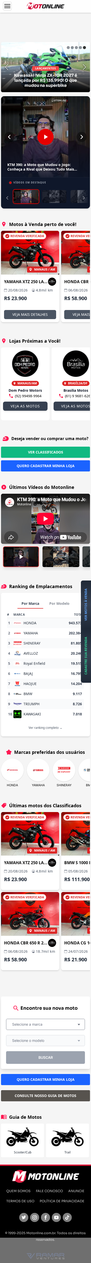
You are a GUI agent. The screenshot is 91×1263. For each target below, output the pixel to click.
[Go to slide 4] (80, 47)
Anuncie (76, 1191)
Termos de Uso (20, 1201)
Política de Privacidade (62, 1201)
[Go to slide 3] (76, 47)
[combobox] (45, 1024)
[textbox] (29, 1024)
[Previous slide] (6, 67)
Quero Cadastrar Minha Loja (46, 465)
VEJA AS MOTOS (25, 406)
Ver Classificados (45, 452)
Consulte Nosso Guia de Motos (45, 1095)
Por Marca (30, 603)
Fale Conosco (49, 1191)
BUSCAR (45, 1057)
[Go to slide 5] (84, 47)
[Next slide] (84, 67)
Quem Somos (18, 1191)
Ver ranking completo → (45, 728)
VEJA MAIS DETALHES (30, 314)
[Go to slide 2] (72, 47)
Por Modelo (59, 603)
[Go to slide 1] (68, 47)
